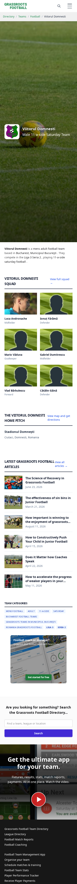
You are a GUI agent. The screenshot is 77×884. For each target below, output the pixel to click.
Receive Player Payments (19, 880)
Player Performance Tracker (21, 875)
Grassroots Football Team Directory (26, 829)
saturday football (15, 261)
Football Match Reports (18, 839)
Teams (22, 16)
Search (38, 733)
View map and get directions (58, 417)
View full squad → (59, 281)
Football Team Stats (16, 870)
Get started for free (38, 677)
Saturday (58, 611)
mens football (14, 611)
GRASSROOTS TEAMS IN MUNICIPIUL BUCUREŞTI (31, 621)
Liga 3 (49, 627)
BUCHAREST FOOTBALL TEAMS (21, 616)
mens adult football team (49, 248)
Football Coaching (15, 844)
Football (35, 16)
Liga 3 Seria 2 (33, 257)
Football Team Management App (24, 854)
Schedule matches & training (22, 865)
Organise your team (17, 859)
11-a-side (59, 257)
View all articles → (61, 464)
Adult (31, 611)
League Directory (15, 834)
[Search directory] (59, 6)
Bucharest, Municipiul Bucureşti (36, 253)
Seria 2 (62, 627)
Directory (8, 16)
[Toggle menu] (70, 6)
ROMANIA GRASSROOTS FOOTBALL (24, 627)
